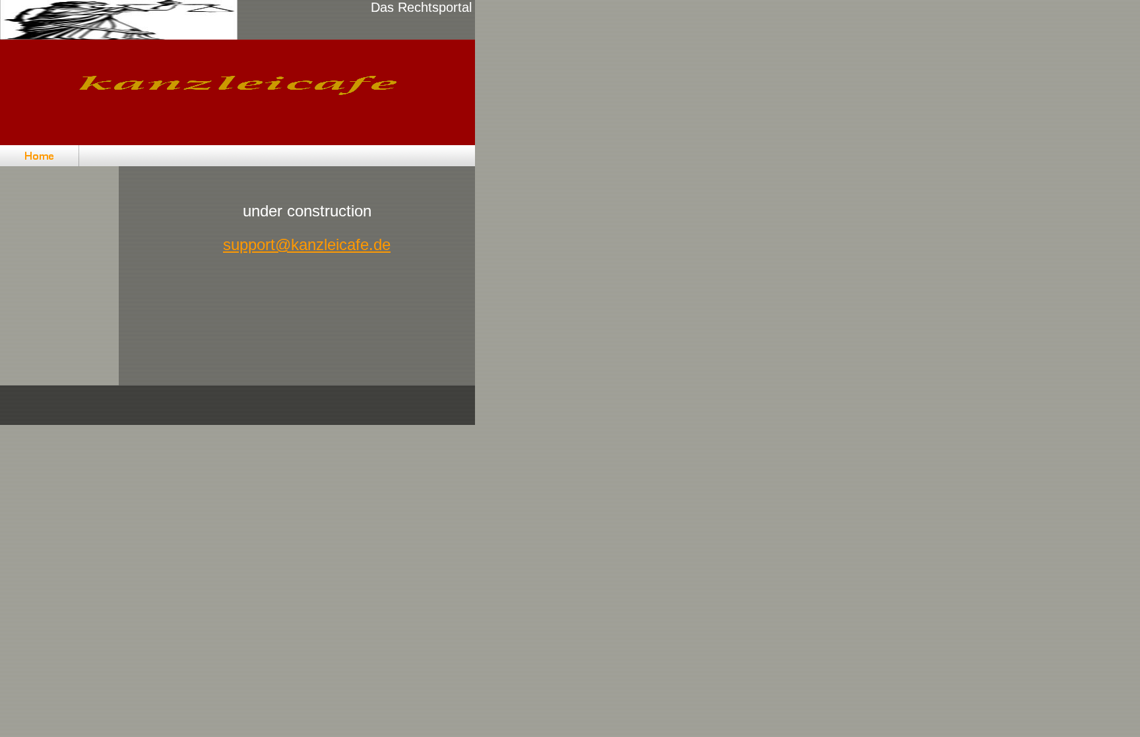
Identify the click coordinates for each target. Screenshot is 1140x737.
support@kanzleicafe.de (307, 244)
